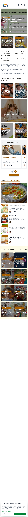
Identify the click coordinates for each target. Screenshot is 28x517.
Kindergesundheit (6, 17)
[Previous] (12, 171)
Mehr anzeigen (14, 175)
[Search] (21, 5)
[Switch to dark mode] (25, 5)
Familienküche (5, 38)
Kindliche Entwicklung (20, 88)
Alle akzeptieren (20, 513)
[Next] (15, 171)
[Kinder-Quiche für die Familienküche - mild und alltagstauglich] (14, 193)
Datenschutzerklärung (6, 511)
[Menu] (18, 5)
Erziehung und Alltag (6, 258)
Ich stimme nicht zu (8, 513)
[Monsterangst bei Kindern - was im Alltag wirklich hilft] (14, 110)
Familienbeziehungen (20, 38)
